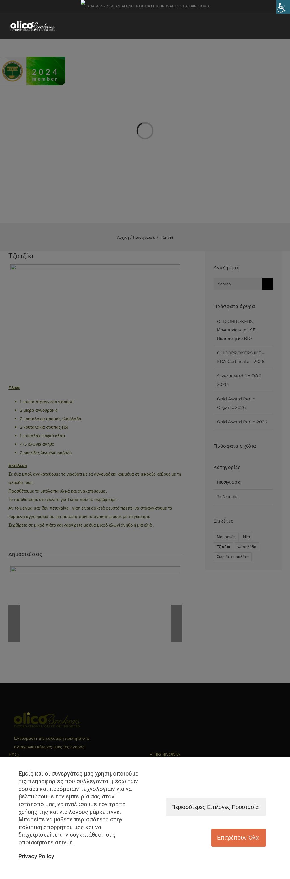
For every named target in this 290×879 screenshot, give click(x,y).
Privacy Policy (36, 856)
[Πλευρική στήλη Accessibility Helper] (283, 7)
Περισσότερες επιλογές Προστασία (215, 807)
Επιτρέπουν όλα (238, 837)
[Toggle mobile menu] (278, 28)
